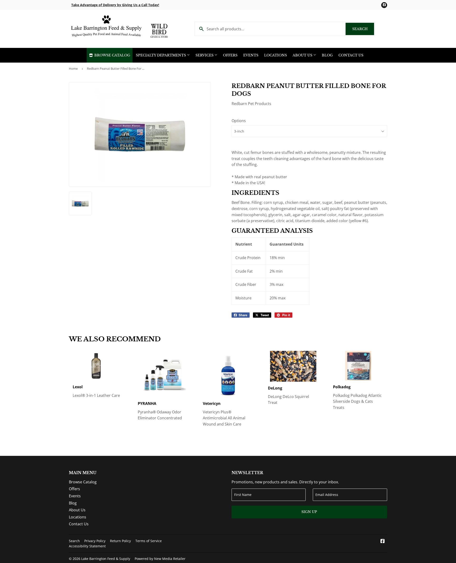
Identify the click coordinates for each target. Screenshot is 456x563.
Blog (327, 55)
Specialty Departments (161, 55)
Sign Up (309, 512)
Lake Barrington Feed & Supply (105, 558)
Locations (275, 55)
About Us (303, 55)
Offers (230, 55)
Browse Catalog (111, 55)
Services (204, 55)
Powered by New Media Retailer (160, 558)
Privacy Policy (94, 541)
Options (239, 120)
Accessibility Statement (87, 546)
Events (250, 55)
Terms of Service (148, 541)
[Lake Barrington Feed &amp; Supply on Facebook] (382, 541)
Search (363, 29)
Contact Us (350, 55)
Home (73, 68)
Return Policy (120, 541)
